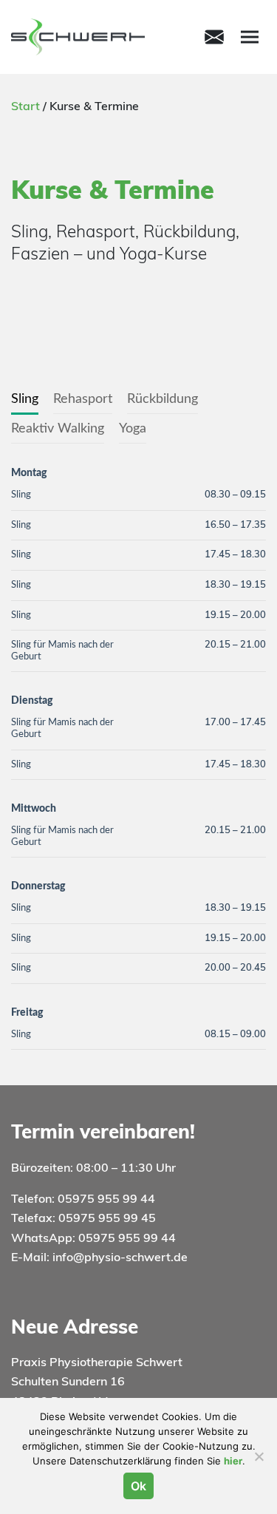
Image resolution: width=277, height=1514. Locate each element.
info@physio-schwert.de (120, 1258)
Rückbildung (162, 399)
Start (25, 107)
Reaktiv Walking (57, 428)
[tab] (24, 400)
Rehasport (82, 399)
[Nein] (258, 1456)
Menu (249, 37)
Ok (138, 1486)
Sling (24, 399)
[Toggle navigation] (214, 37)
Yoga (132, 428)
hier (233, 1461)
